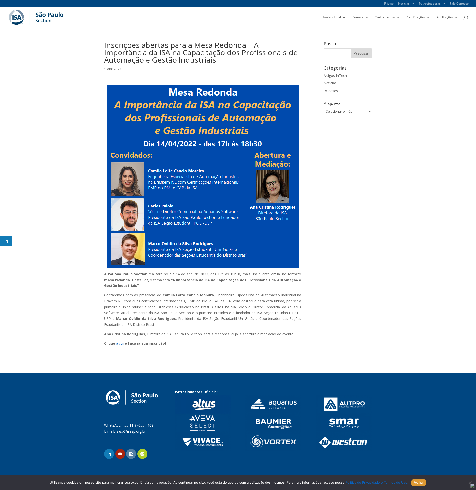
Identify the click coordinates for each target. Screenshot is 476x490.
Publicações (445, 17)
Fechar (418, 482)
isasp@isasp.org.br (131, 431)
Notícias (404, 4)
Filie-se (389, 4)
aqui (120, 343)
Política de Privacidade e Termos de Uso (376, 482)
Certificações (416, 17)
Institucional (332, 17)
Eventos (358, 17)
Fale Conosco (459, 4)
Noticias (330, 83)
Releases (331, 90)
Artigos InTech (335, 75)
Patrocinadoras (430, 4)
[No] (469, 482)
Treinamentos (385, 17)
